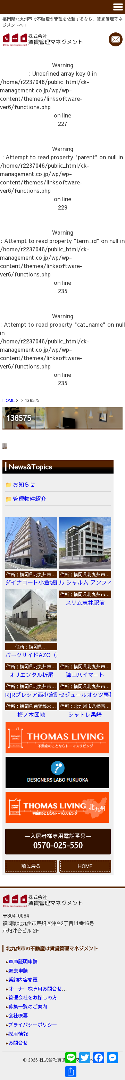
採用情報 (18, 1033)
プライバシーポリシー (32, 1024)
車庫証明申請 (23, 961)
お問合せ (18, 1042)
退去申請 (18, 970)
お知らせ (24, 484)
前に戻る (31, 865)
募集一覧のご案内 (27, 1006)
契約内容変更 (23, 979)
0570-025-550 (58, 846)
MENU (62, 7)
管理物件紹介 (29, 498)
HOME (85, 865)
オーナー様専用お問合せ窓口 (40, 988)
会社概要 (18, 1015)
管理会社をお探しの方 (32, 997)
